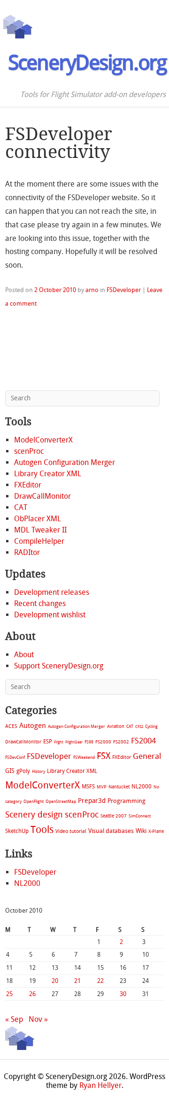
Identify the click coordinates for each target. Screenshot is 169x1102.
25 (9, 993)
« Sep (14, 1019)
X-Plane (156, 831)
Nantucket (119, 787)
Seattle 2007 (113, 816)
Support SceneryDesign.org (58, 665)
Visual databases (111, 830)
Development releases (51, 592)
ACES (11, 726)
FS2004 (143, 740)
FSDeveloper (124, 289)
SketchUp (17, 831)
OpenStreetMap (61, 801)
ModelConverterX (43, 439)
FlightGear (74, 742)
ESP (47, 741)
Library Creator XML (47, 473)
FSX (103, 755)
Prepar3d (92, 801)
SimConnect (140, 816)
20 (55, 980)
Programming (127, 800)
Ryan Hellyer (100, 1085)
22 (100, 980)
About (24, 654)
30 (123, 993)
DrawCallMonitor (42, 496)
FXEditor (27, 484)
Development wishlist (49, 614)
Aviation (115, 726)
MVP (102, 787)
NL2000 (141, 786)
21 (77, 980)
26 (32, 993)
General (147, 756)
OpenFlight (33, 801)
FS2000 (103, 741)
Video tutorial (70, 831)
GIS (10, 770)
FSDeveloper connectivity (58, 143)
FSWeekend (84, 757)
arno (92, 289)
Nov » (38, 1019)
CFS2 (139, 727)
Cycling (151, 726)
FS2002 (121, 742)
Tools (42, 830)
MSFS (88, 786)
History (38, 771)
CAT (20, 507)
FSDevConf (15, 757)
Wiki (141, 830)
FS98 (88, 741)
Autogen (32, 725)
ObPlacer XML (37, 518)
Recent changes (40, 603)
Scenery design (34, 815)
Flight (58, 742)
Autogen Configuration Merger (64, 462)
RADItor (27, 552)
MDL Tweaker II (40, 529)
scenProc (29, 451)
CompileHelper (39, 541)
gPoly (23, 771)
